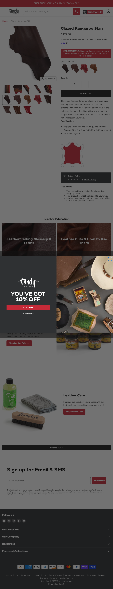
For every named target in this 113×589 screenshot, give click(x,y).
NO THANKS (28, 313)
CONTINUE (28, 307)
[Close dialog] (110, 259)
